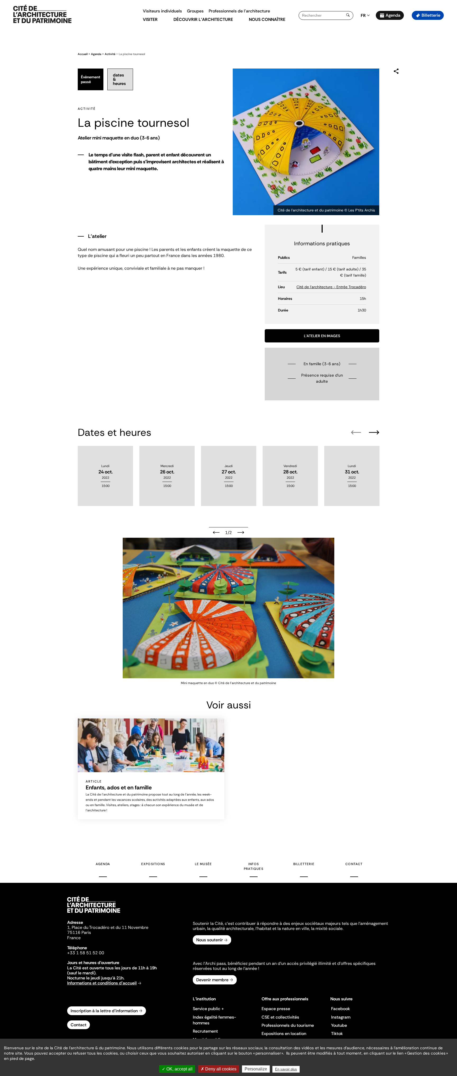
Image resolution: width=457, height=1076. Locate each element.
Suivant (241, 532)
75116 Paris (79, 932)
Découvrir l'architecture (203, 19)
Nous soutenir (209, 940)
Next (374, 432)
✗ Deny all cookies (218, 1069)
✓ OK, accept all (177, 1069)
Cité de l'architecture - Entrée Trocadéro (331, 286)
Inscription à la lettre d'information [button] (104, 1011)
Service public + (208, 1008)
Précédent (216, 532)
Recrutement (205, 1031)
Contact (354, 864)
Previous (356, 432)
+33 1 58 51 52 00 (85, 953)
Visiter (150, 19)
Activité (110, 54)
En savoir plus (286, 1069)
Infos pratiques (253, 866)
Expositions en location (284, 1033)
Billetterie (431, 15)
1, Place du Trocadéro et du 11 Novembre (107, 927)
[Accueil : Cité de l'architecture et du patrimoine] (42, 14)
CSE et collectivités (280, 1017)
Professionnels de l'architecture (239, 11)
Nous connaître (267, 19)
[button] (449, 94)
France (74, 938)
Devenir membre (212, 980)
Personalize (256, 1069)
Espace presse (276, 1008)
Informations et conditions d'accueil (102, 983)
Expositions (153, 864)
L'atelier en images (322, 335)
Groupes (195, 11)
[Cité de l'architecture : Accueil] (93, 913)
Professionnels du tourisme (288, 1025)
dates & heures (119, 79)
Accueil (83, 54)
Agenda (393, 15)
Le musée (203, 864)
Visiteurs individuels (162, 11)
